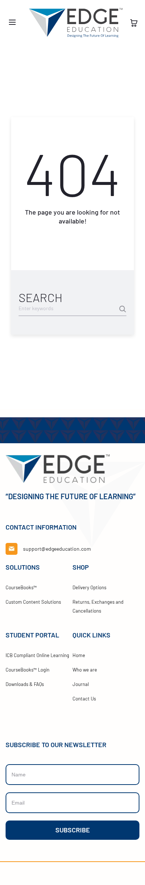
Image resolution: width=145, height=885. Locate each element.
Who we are (84, 670)
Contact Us (84, 699)
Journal (80, 684)
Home (78, 655)
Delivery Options (89, 587)
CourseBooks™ (21, 587)
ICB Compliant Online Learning (37, 655)
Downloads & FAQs (25, 684)
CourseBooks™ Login (27, 670)
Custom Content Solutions (33, 602)
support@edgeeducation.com (57, 549)
